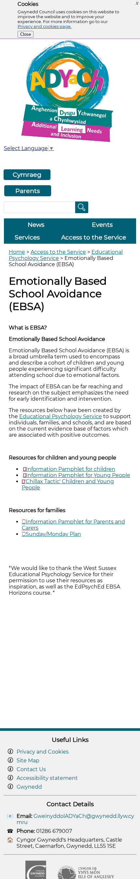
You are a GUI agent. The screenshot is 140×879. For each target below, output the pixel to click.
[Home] (70, 142)
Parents (27, 191)
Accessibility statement (47, 778)
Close (25, 34)
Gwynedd (29, 787)
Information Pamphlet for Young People (78, 475)
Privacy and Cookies (43, 752)
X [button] (136, 3)
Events (102, 224)
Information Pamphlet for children (70, 469)
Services (27, 237)
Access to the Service (93, 237)
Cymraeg (27, 174)
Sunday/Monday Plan (53, 534)
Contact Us (31, 769)
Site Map (28, 760)
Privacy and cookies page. (45, 26)
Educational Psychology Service (60, 416)
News (36, 224)
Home (17, 252)
